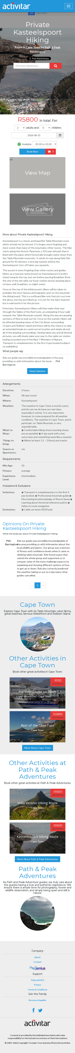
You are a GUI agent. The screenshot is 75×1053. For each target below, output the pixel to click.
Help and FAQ (37, 980)
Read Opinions (37, 371)
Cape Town (33, 47)
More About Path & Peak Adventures (37, 859)
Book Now (32, 151)
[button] (56, 66)
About (37, 957)
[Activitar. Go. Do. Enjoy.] (17, 6)
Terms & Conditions (37, 989)
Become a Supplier (37, 1000)
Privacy (37, 984)
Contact (37, 962)
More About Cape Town (37, 747)
